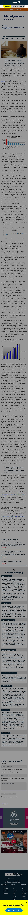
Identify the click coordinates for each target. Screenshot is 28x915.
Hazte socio (14, 910)
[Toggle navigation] (3, 2)
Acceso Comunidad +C (18, 6)
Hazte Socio (7, 6)
